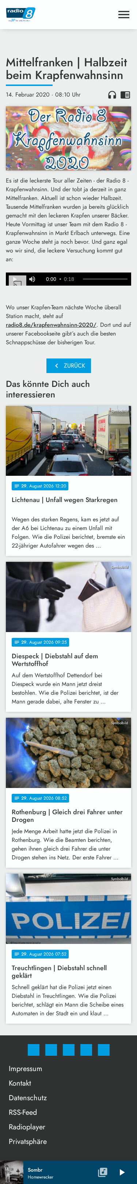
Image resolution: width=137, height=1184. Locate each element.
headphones (112, 95)
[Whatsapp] (69, 1050)
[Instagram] (51, 1050)
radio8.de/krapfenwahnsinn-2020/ (51, 325)
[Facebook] (33, 1050)
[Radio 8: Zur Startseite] (60, 14)
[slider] (105, 279)
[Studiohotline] (86, 1050)
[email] (104, 1050)
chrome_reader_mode (125, 95)
